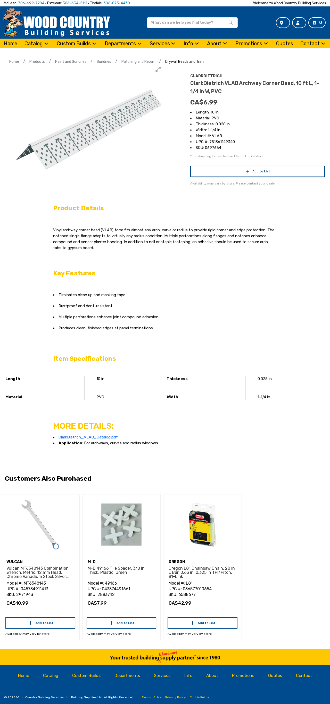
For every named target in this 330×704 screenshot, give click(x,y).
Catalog (50, 675)
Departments (120, 43)
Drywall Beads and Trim (184, 61)
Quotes (284, 43)
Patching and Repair (138, 61)
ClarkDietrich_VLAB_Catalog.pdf (88, 437)
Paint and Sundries (70, 61)
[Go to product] (40, 524)
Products (37, 61)
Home (10, 43)
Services (160, 43)
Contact (310, 43)
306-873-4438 (116, 3)
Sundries (104, 61)
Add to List (261, 171)
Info (188, 43)
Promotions (248, 43)
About (214, 43)
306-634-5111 (75, 3)
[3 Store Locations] (283, 22)
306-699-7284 (31, 3)
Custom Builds (74, 43)
